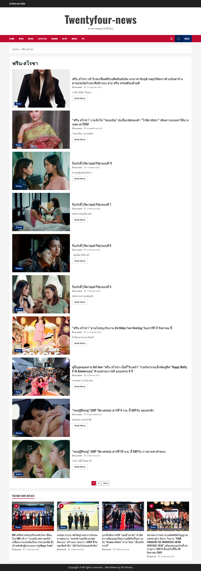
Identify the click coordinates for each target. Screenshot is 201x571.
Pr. (83, 38)
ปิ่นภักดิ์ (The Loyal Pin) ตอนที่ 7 (41, 212)
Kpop (64, 38)
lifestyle (42, 38)
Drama (54, 38)
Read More (81, 99)
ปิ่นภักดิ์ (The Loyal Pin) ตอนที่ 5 (41, 253)
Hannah (17, 549)
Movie (31, 38)
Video (187, 38)
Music (74, 38)
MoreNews (111, 567)
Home (11, 38)
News (21, 38)
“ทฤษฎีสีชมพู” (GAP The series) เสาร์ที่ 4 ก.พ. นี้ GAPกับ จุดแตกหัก (41, 418)
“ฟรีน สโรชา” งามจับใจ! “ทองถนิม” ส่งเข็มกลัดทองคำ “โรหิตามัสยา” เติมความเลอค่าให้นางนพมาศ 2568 (41, 130)
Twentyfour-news (101, 19)
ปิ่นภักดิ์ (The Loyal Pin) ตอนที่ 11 (41, 171)
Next (105, 483)
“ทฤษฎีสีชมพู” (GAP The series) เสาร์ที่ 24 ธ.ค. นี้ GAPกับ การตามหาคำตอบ (41, 459)
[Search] (172, 38)
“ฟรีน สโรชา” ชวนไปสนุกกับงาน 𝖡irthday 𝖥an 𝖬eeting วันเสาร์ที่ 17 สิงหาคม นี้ (41, 335)
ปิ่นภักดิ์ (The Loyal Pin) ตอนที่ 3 (41, 294)
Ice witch (78, 87)
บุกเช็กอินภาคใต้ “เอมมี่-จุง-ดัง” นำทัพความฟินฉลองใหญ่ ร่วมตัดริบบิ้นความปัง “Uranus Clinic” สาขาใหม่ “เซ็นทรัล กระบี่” (123, 540)
